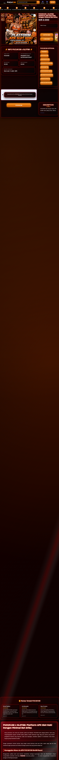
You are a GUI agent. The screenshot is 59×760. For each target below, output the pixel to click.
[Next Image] (35, 30)
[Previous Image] (7, 30)
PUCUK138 (18, 105)
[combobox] (27, 2)
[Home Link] (11, 2)
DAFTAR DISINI (46, 35)
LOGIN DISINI (47, 39)
